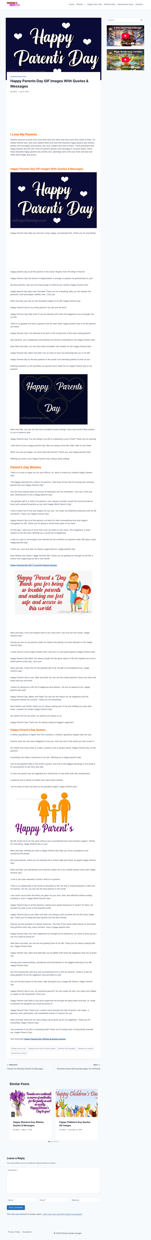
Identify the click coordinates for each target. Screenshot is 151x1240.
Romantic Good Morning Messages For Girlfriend (78, 1067)
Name (11, 1200)
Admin (15, 91)
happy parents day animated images (42, 1048)
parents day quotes (85, 1048)
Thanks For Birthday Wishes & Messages (25, 1067)
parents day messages (66, 1048)
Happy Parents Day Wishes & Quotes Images (45, 1039)
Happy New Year (94, 4)
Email (43, 1200)
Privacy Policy (14, 1232)
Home (71, 4)
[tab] (49, 1141)
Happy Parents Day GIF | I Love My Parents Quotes (33, 565)
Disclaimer (27, 1232)
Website (75, 1200)
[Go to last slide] (13, 1114)
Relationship (109, 4)
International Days (125, 4)
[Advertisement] (53, 111)
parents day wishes (18, 1053)
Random (139, 4)
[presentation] (30, 1103)
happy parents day (18, 1048)
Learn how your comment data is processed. (62, 1214)
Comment (13, 1170)
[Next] (94, 1114)
